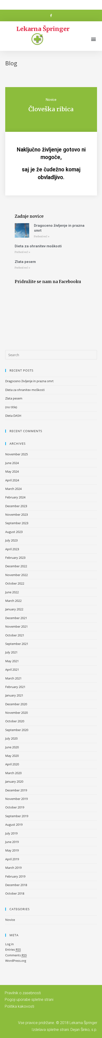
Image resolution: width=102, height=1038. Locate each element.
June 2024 (12, 463)
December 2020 (16, 704)
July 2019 (11, 833)
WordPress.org (15, 960)
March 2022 (13, 601)
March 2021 (13, 678)
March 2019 (13, 867)
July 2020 (11, 738)
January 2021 (14, 695)
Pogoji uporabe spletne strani (29, 999)
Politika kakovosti (19, 1006)
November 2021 (16, 626)
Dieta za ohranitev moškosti (38, 246)
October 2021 (14, 635)
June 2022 (12, 592)
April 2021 (12, 669)
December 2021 (16, 618)
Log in (9, 944)
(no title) (11, 407)
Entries (13, 949)
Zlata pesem (25, 262)
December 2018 (16, 885)
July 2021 (11, 652)
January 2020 (14, 781)
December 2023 (16, 506)
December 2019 (16, 790)
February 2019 (15, 876)
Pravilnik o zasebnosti (23, 993)
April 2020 (12, 764)
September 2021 (16, 644)
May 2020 (12, 756)
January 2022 (14, 609)
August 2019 (14, 824)
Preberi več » (41, 236)
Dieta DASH (13, 415)
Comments (16, 955)
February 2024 (15, 497)
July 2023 (11, 540)
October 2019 (14, 807)
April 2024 (12, 480)
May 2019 (12, 850)
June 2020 (12, 747)
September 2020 (16, 730)
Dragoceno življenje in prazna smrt (29, 381)
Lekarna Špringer (43, 29)
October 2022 (14, 583)
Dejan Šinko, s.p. (83, 1029)
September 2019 (16, 816)
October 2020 (14, 721)
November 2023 (16, 514)
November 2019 (16, 799)
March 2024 (13, 489)
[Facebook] (51, 15)
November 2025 (16, 454)
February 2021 (15, 687)
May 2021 (12, 661)
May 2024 (12, 471)
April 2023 (12, 549)
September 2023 (16, 523)
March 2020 (13, 773)
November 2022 (16, 575)
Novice (51, 100)
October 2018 (14, 893)
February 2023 (15, 557)
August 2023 (14, 532)
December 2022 (16, 566)
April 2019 (12, 859)
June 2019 (12, 842)
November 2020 (16, 712)
